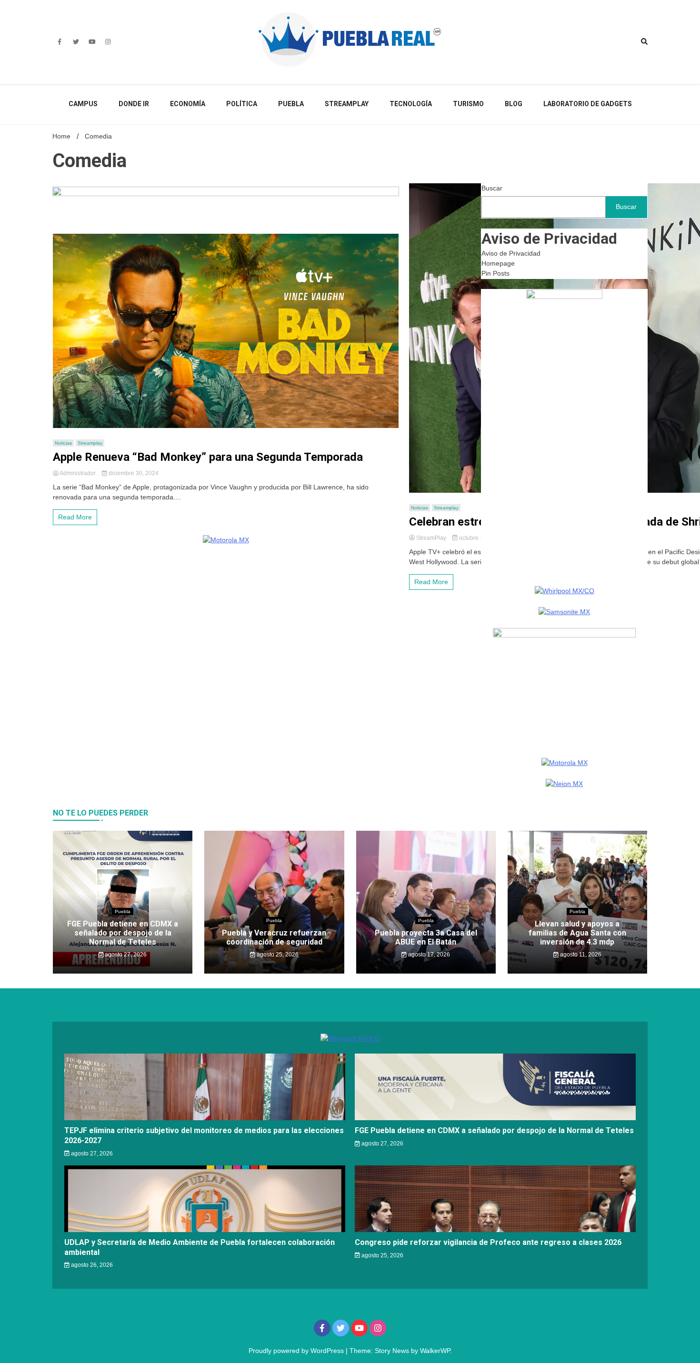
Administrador (78, 473)
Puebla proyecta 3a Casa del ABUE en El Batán (426, 937)
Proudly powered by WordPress (297, 1350)
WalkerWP (435, 1350)
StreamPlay (431, 538)
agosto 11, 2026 (580, 954)
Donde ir (134, 104)
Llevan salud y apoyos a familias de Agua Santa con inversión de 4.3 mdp (577, 932)
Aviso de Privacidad (510, 253)
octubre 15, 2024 (480, 538)
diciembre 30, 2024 (133, 473)
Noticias (63, 443)
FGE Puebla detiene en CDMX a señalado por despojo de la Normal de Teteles (122, 932)
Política (241, 104)
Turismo (468, 104)
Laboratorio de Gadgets (587, 104)
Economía (187, 104)
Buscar (491, 188)
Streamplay (347, 104)
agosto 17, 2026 (428, 954)
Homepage (498, 263)
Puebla (291, 104)
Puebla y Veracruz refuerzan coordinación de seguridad (274, 937)
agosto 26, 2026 (91, 1265)
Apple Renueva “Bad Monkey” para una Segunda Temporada (208, 457)
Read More (75, 517)
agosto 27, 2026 (125, 954)
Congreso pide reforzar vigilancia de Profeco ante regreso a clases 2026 (488, 1242)
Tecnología (411, 104)
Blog (513, 104)
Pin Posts (495, 273)
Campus (83, 104)
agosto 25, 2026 (277, 954)
